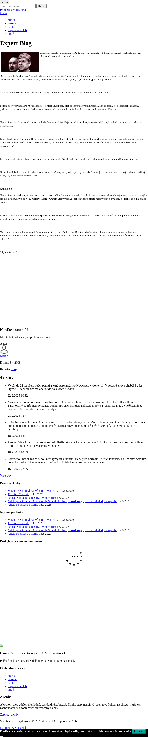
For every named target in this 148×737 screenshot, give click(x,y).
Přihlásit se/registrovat (13, 9)
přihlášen (19, 337)
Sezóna (12, 23)
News (11, 19)
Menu (5, 2)
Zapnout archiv (9, 714)
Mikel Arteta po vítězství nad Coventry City (34, 490)
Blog (11, 26)
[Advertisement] (74, 297)
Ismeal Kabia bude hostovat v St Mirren (32, 497)
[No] (1, 736)
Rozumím (138, 731)
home (3, 13)
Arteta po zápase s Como (23, 504)
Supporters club (17, 30)
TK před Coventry (19, 494)
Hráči (11, 33)
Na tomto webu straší (13, 727)
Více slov (6, 475)
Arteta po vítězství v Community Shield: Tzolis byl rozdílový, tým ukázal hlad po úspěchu (62, 501)
